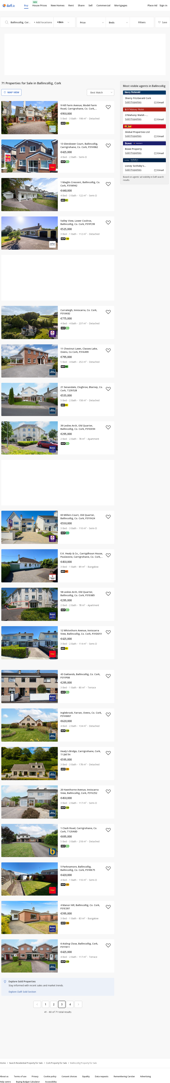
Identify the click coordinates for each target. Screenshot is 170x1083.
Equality (86, 1076)
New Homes (57, 5)
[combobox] (37, 22)
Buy (26, 5)
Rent (71, 5)
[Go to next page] (78, 1004)
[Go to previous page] (37, 1004)
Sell (90, 5)
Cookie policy (50, 1076)
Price (82, 22)
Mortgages (120, 5)
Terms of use (20, 1076)
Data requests (101, 1076)
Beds (111, 22)
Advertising (145, 1076)
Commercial (103, 5)
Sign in (163, 5)
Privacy (35, 1076)
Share (81, 5)
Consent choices (69, 1076)
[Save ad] (108, 107)
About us (4, 1076)
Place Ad (152, 5)
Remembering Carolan (124, 1076)
